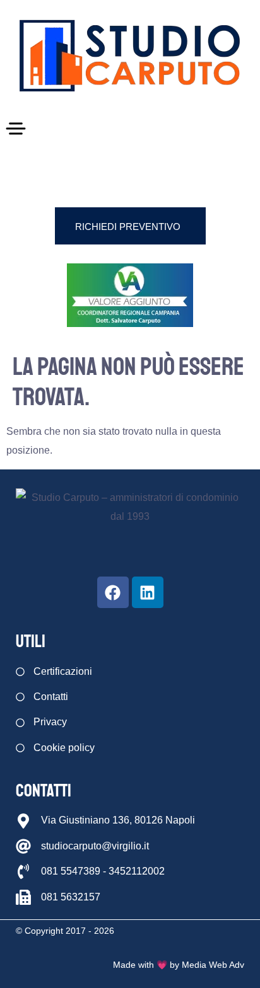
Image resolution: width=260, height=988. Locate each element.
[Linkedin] (147, 592)
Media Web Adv (213, 965)
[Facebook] (113, 592)
